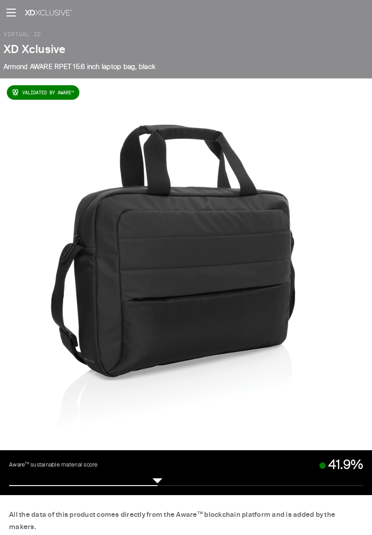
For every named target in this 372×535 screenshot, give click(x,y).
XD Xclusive (35, 49)
